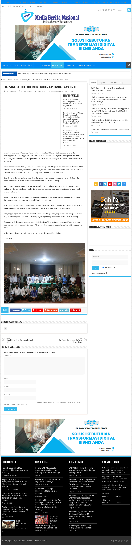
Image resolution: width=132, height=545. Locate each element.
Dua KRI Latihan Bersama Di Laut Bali (19, 340)
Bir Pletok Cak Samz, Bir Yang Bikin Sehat (70, 340)
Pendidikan (54, 2)
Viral (36, 65)
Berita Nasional (26, 65)
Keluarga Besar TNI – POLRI (23, 6)
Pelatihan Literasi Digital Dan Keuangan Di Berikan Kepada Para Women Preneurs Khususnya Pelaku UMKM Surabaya (73, 118)
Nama (7, 378)
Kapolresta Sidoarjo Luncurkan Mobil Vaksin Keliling (46, 490)
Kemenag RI (40, 6)
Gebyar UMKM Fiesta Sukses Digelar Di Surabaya (48, 480)
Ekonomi (17, 2)
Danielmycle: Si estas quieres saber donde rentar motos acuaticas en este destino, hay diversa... (115, 487)
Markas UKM (6, 6)
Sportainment (75, 2)
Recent (93, 83)
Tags (121, 83)
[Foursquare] (111, 10)
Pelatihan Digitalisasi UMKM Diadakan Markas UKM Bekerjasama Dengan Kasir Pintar (81, 515)
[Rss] (98, 10)
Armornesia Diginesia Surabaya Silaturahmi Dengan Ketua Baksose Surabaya (44, 73)
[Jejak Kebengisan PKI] (8, 524)
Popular (102, 83)
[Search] (129, 10)
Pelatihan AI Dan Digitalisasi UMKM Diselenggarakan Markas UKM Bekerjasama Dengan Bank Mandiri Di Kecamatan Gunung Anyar (73, 136)
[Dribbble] (109, 10)
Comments (113, 83)
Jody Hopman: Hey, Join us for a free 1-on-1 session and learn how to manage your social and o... (114, 479)
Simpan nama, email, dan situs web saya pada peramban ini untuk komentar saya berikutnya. (42, 403)
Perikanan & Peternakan (99, 2)
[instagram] (114, 10)
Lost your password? (100, 273)
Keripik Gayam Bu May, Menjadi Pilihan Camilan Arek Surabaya (15, 470)
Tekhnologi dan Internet (86, 65)
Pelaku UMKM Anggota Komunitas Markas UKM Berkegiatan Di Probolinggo (47, 470)
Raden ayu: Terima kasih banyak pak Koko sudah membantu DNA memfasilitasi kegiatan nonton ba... (115, 470)
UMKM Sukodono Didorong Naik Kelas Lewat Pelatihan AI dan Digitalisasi (72, 102)
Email (6, 386)
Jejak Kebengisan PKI (21, 523)
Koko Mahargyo (11, 91)
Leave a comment (57, 91)
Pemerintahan (7, 2)
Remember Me (109, 268)
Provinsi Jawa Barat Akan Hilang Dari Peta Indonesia (110, 129)
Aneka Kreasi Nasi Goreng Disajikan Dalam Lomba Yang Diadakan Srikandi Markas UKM (15, 510)
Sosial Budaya (42, 2)
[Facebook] (101, 10)
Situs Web (7, 394)
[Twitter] (103, 10)
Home (3, 80)
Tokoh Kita (46, 65)
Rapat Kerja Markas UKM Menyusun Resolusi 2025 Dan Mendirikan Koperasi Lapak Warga (14, 483)
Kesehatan (64, 2)
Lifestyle (85, 2)
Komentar (8, 356)
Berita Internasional (10, 65)
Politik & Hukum (29, 2)
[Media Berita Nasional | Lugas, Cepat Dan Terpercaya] (50, 16)
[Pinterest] (106, 10)
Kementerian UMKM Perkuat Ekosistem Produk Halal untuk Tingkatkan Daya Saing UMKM (15, 496)
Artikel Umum (57, 65)
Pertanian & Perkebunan (118, 2)
